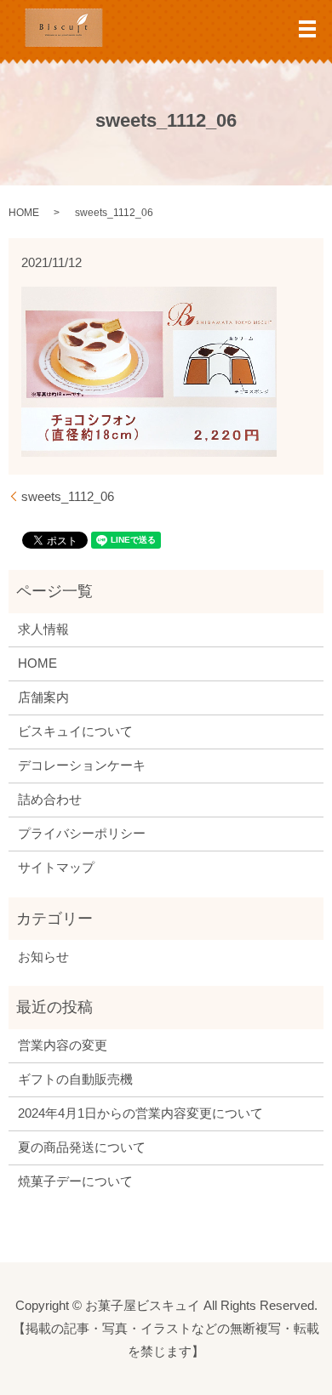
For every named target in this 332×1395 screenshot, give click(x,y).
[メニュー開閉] (307, 28)
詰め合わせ (50, 799)
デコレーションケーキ (82, 765)
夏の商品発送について (82, 1147)
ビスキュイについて (75, 731)
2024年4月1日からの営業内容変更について (140, 1113)
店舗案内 (43, 697)
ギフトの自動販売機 (75, 1079)
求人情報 (43, 629)
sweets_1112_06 (67, 496)
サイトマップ (56, 867)
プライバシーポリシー (82, 833)
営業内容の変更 (62, 1045)
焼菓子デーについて (75, 1181)
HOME (24, 213)
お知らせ (43, 956)
